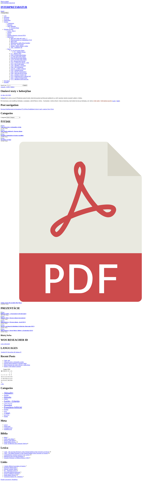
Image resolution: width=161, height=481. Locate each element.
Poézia (9, 34)
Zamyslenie (6, 415)
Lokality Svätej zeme (8, 403)
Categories (3, 117)
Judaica (12, 87)
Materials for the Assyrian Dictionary (14, 456)
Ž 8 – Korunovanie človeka (18, 61)
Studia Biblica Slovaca (10, 442)
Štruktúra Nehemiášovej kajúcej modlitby (12, 135)
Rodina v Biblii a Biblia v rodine (19, 46)
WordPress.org (8, 429)
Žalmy (9, 49)
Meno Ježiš (14, 41)
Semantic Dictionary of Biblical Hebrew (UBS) (16, 458)
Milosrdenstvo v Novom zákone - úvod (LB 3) (13, 322)
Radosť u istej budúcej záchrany (12, 366)
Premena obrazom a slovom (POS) (16, 35)
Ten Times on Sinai (6, 139)
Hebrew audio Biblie (9, 440)
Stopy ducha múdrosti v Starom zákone (11, 131)
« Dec (2, 384)
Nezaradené (8, 405)
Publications (7, 20)
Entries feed (7, 426)
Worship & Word (8, 29)
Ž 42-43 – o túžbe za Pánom (18, 68)
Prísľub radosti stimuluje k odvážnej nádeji (15, 363)
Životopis (6, 19)
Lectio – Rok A (11, 31)
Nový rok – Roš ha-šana (17, 44)
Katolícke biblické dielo (10, 467)
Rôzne (5, 411)
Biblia (5, 437)
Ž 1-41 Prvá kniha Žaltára (17, 50)
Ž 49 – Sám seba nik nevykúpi (19, 73)
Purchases (6, 17)
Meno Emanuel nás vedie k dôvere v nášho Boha (17, 365)
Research (9, 25)
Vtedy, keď (7, 360)
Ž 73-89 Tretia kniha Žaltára (18, 56)
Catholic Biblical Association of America (15, 466)
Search (2, 11)
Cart (5, 15)
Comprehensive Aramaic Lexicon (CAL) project (17, 455)
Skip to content (5, 1)
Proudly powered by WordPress (9, 479)
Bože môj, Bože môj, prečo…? (19, 38)
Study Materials (11, 26)
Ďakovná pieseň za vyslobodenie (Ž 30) (21, 40)
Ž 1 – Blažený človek (19, 52)
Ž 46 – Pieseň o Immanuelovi (18, 71)
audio (114, 101)
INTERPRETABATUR (14, 6)
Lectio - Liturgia (11, 401)
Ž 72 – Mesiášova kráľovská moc (20, 79)
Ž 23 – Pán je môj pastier (17, 64)
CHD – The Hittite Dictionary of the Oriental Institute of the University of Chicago (26, 453)
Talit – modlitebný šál (16, 47)
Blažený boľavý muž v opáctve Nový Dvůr (39, 109)
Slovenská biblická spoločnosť (12, 472)
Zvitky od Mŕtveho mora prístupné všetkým (15, 443)
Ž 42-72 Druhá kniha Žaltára (18, 55)
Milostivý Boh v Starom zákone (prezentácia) (13, 318)
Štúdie (6, 416)
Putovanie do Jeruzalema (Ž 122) (13, 109)
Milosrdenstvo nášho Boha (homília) (20, 43)
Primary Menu (4, 12)
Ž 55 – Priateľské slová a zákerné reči (21, 76)
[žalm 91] (3, 98)
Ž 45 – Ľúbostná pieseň (17, 70)
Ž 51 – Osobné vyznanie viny (18, 74)
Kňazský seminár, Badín (10, 469)
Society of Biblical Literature (11, 473)
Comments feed (8, 428)
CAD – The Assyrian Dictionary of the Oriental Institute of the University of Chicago (26, 452)
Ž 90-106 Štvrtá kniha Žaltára (18, 58)
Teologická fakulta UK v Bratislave (13, 476)
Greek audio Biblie (9, 439)
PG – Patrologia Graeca (10, 470)
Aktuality (3, 87)
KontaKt (6, 82)
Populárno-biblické (13, 407)
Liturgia (9, 32)
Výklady (7, 413)
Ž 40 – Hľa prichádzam (17, 67)
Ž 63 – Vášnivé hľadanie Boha (19, 78)
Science (6, 22)
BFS (9, 95)
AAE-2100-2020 (5, 344)
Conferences (10, 23)
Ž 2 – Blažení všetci (16, 53)
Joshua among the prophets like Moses (11, 302)
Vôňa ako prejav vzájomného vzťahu (11, 127)
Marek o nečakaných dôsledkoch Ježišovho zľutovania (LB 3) (17, 326)
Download (7, 81)
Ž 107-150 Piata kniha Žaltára (19, 59)
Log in (6, 425)
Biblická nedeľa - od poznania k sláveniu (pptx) (13, 313)
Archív (8, 87)
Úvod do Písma (15, 28)
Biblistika (7, 397)
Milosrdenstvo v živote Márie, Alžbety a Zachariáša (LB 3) (17, 330)
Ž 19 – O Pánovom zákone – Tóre (20, 62)
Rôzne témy (10, 37)
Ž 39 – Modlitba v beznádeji (18, 65)
